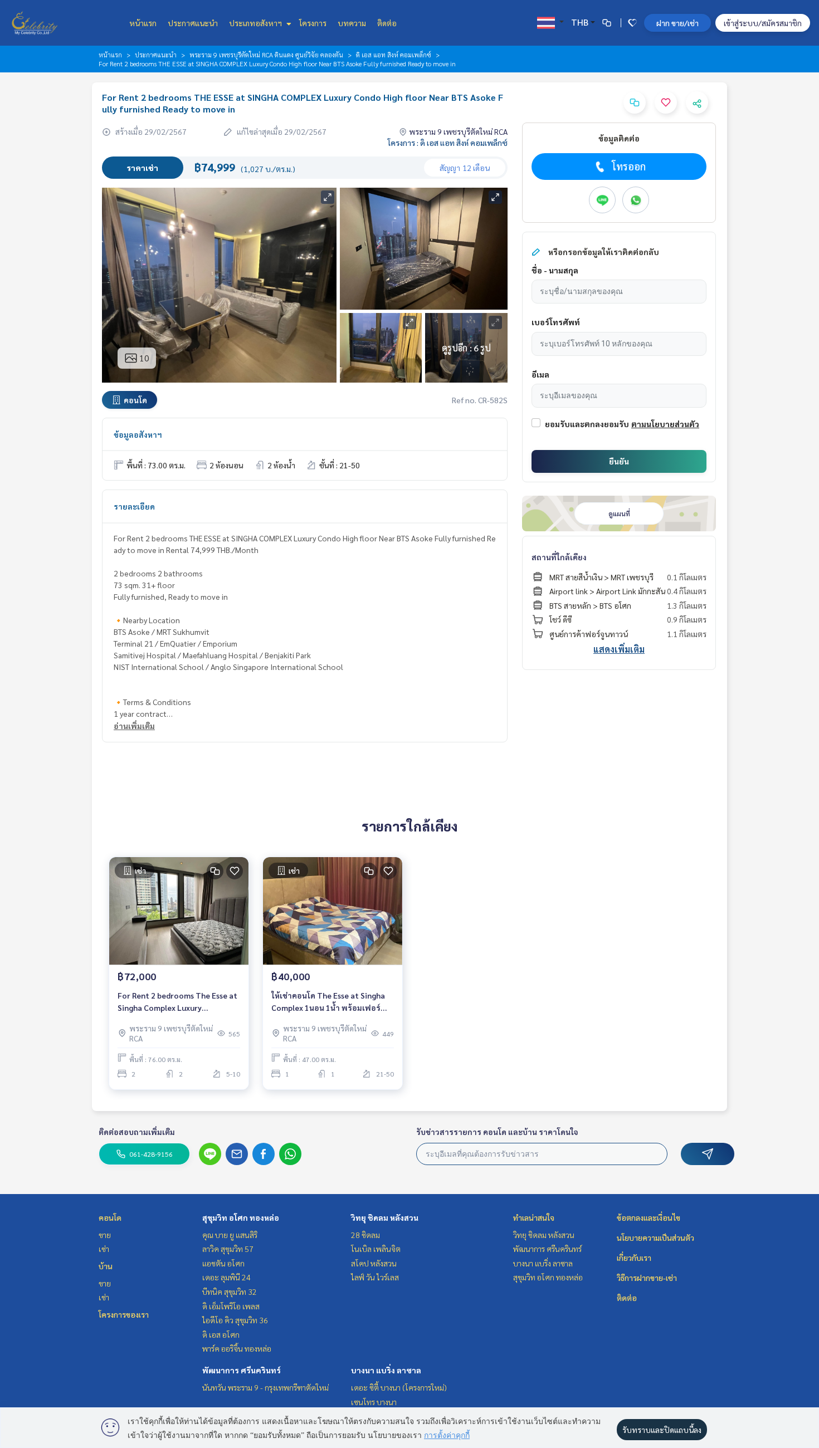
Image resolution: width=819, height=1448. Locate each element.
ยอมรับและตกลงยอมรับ (587, 424)
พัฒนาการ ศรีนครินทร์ (241, 1370)
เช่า (104, 1249)
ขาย (105, 1235)
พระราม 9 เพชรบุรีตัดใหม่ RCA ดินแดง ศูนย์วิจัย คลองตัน (266, 54)
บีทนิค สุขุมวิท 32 (229, 1291)
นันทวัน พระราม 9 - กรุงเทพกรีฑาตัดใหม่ (265, 1387)
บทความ (352, 23)
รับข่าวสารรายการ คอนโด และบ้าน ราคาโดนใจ (497, 1132)
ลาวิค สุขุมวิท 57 (228, 1249)
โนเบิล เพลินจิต (376, 1249)
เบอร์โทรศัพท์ (556, 322)
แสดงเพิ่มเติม (619, 649)
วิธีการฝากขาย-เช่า (647, 1278)
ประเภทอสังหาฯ (256, 23)
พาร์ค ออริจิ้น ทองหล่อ (236, 1348)
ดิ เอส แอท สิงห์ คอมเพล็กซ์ (393, 54)
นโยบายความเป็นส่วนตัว (655, 1237)
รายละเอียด (134, 506)
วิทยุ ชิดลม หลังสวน (384, 1217)
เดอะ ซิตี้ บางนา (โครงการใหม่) (399, 1387)
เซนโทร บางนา (374, 1402)
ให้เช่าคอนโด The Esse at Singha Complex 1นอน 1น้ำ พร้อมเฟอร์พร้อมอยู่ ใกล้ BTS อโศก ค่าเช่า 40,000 (328, 1002)
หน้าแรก (143, 23)
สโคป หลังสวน (374, 1263)
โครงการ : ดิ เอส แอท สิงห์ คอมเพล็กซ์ (448, 143)
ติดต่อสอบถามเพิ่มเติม (137, 1132)
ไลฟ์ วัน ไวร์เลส (375, 1277)
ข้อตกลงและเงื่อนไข (648, 1217)
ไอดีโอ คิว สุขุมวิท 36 (235, 1320)
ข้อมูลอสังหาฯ (138, 434)
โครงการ (312, 23)
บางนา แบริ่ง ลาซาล (386, 1370)
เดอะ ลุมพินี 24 (226, 1277)
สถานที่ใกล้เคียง (559, 557)
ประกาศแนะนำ (193, 23)
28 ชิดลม (365, 1235)
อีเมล (540, 374)
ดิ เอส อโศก (221, 1334)
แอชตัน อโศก (223, 1263)
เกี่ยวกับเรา (634, 1258)
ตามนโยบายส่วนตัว (665, 424)
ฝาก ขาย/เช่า (677, 23)
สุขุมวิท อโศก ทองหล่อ (240, 1217)
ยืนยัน (619, 461)
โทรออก (629, 166)
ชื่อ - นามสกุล (555, 270)
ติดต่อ (387, 23)
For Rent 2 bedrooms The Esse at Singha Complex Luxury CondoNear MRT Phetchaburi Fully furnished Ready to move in (177, 1002)
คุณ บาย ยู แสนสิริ (229, 1235)
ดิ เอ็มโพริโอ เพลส (231, 1306)
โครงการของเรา (124, 1314)
